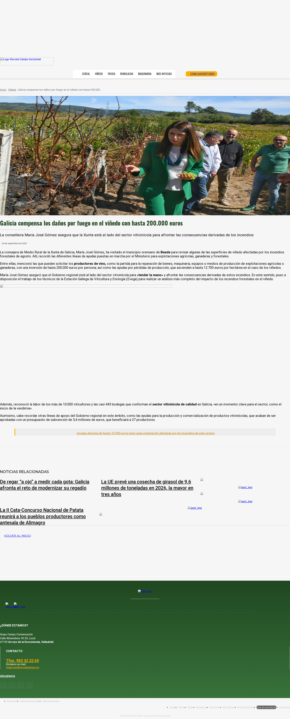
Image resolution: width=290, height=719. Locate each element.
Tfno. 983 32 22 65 (22, 660)
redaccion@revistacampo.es (22, 667)
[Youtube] (20, 685)
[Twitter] (29, 685)
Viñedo (12, 89)
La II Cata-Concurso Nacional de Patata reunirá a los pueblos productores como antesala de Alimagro (43, 516)
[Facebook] (39, 455)
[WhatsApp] (63, 455)
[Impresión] (100, 455)
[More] (112, 455)
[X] (51, 455)
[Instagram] (12, 685)
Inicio (3, 89)
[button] (179, 74)
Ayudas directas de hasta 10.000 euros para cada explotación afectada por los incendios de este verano (145, 433)
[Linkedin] (76, 455)
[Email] (88, 455)
